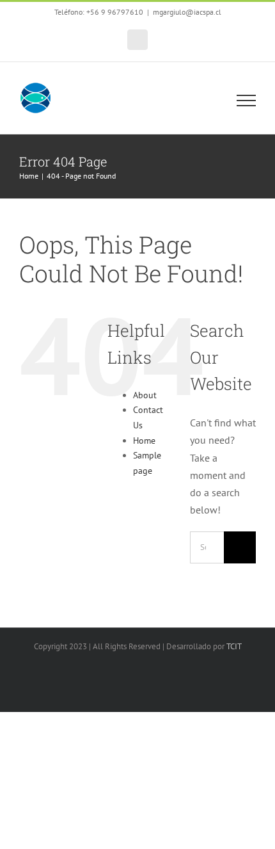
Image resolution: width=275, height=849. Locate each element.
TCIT (234, 646)
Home (144, 440)
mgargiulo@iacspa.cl (187, 12)
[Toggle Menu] (247, 100)
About (145, 395)
